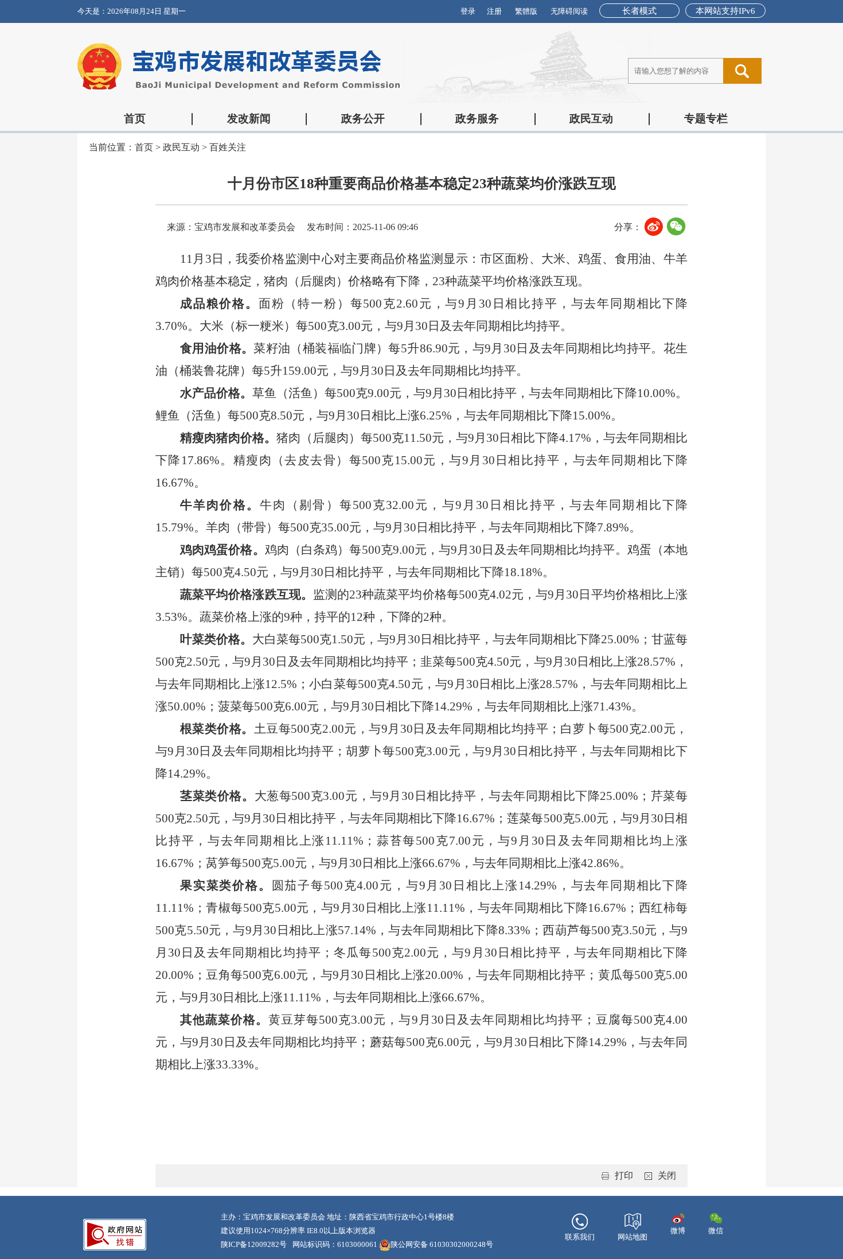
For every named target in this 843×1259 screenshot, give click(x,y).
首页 (135, 118)
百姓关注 (227, 147)
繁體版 (526, 11)
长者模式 (639, 10)
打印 (624, 1175)
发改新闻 (249, 118)
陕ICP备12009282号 (254, 1244)
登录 (467, 11)
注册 (494, 11)
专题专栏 (706, 118)
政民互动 (591, 118)
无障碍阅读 (569, 11)
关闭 (667, 1175)
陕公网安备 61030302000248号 (442, 1244)
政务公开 (363, 118)
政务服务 (477, 118)
